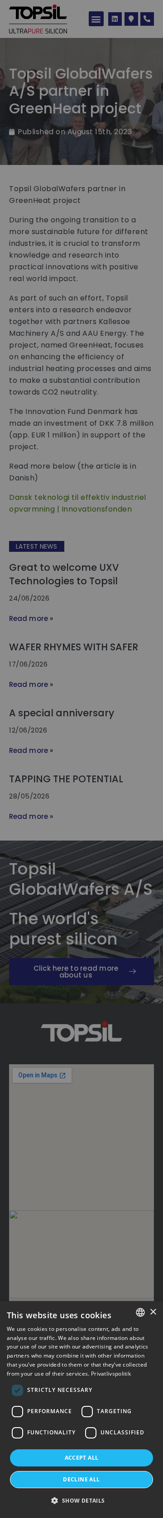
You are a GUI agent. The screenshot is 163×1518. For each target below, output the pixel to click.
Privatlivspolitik (111, 1373)
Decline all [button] (81, 1479)
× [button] (152, 1312)
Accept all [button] (82, 1458)
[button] (81, 1501)
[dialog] (81, 1409)
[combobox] (140, 1312)
